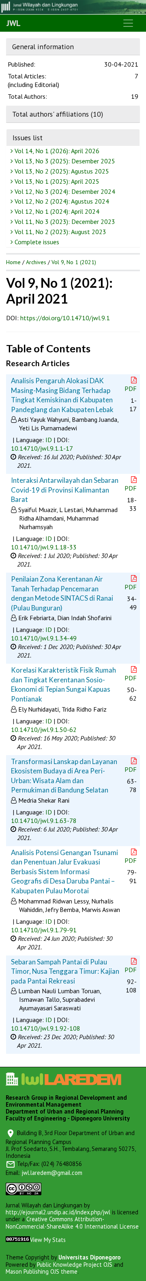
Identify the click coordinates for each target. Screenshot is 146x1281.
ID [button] (48, 440)
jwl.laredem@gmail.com (51, 1173)
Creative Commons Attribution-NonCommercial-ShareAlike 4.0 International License (72, 1222)
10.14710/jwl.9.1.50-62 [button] (44, 729)
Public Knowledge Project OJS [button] (74, 1264)
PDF (131, 388)
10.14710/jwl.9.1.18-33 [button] (44, 547)
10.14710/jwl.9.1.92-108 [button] (45, 1028)
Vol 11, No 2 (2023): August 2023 (59, 232)
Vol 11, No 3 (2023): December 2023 (64, 221)
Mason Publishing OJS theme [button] (41, 1271)
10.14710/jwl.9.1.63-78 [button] (44, 820)
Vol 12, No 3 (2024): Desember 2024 (64, 191)
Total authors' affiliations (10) (57, 114)
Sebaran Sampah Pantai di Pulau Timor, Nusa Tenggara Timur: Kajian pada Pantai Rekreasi (65, 971)
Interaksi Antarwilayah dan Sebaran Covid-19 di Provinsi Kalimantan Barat (64, 490)
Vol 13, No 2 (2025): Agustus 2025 (61, 171)
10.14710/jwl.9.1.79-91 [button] (44, 930)
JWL (13, 23)
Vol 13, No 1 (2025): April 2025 (56, 181)
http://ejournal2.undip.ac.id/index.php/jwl (58, 1212)
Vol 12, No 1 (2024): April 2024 (56, 211)
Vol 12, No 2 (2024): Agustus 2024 (61, 201)
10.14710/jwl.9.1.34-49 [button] (44, 638)
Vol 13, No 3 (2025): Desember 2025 (64, 161)
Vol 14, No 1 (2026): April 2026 (56, 151)
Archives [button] (36, 262)
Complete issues (36, 242)
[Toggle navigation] (128, 23)
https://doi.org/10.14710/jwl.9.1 (65, 318)
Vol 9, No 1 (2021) (74, 262)
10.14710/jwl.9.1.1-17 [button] (42, 448)
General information (43, 46)
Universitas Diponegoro (89, 1257)
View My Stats (48, 1240)
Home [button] (13, 262)
